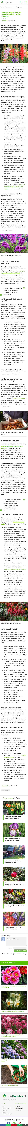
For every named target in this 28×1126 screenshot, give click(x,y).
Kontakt (3, 1106)
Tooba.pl (18, 1106)
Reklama (4, 1112)
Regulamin (4, 1110)
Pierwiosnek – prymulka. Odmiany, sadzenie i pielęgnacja (13, 986)
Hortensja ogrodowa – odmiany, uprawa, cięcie (13, 1060)
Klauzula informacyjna (7, 1114)
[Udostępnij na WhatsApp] (8, 1125)
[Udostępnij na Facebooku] (3, 1125)
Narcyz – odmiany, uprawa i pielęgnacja (12, 1011)
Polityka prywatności (6, 1108)
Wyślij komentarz (20, 950)
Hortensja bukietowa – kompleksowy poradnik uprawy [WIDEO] (12, 1035)
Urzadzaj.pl (18, 1110)
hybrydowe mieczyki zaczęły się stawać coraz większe (14, 186)
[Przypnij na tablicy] (14, 1125)
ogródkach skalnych (19, 398)
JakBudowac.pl (19, 1108)
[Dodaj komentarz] (19, 1125)
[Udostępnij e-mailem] (25, 1125)
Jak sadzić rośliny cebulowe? (9, 1085)
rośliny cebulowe (5, 790)
